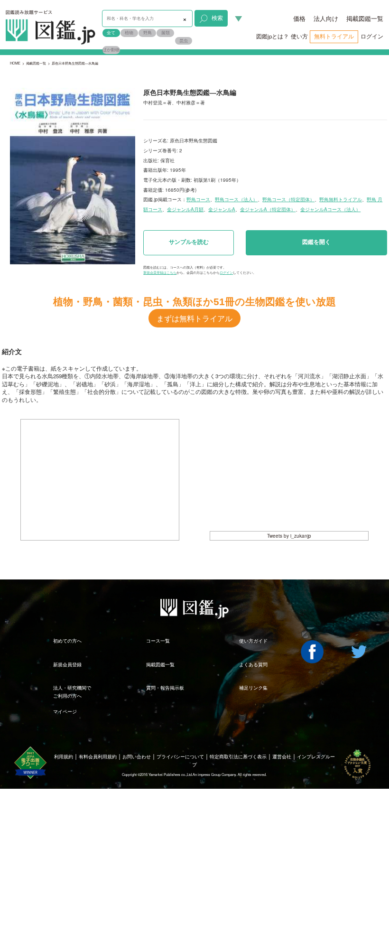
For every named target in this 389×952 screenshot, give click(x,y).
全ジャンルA (221, 209)
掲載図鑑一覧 (364, 18)
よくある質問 (253, 664)
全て (111, 32)
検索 (217, 17)
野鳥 (147, 32)
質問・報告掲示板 (165, 687)
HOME (15, 62)
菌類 (165, 32)
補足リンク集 (253, 687)
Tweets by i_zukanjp (289, 535)
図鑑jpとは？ (272, 36)
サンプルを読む (189, 242)
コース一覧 (158, 640)
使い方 (299, 36)
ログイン (372, 36)
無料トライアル (334, 36)
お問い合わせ (136, 756)
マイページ (65, 711)
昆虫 (183, 40)
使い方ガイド (253, 640)
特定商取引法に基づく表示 (238, 756)
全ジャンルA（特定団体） (268, 209)
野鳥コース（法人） (236, 199)
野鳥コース (198, 199)
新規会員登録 (67, 664)
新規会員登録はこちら (159, 272)
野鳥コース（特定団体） (288, 199)
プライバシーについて (180, 756)
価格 (299, 18)
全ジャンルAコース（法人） (330, 209)
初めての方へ (67, 640)
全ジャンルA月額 (185, 209)
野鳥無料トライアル (340, 199)
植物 (129, 32)
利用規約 (63, 756)
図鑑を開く (316, 242)
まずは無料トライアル (194, 318)
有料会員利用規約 (98, 756)
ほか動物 (111, 50)
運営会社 (281, 756)
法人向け (326, 18)
